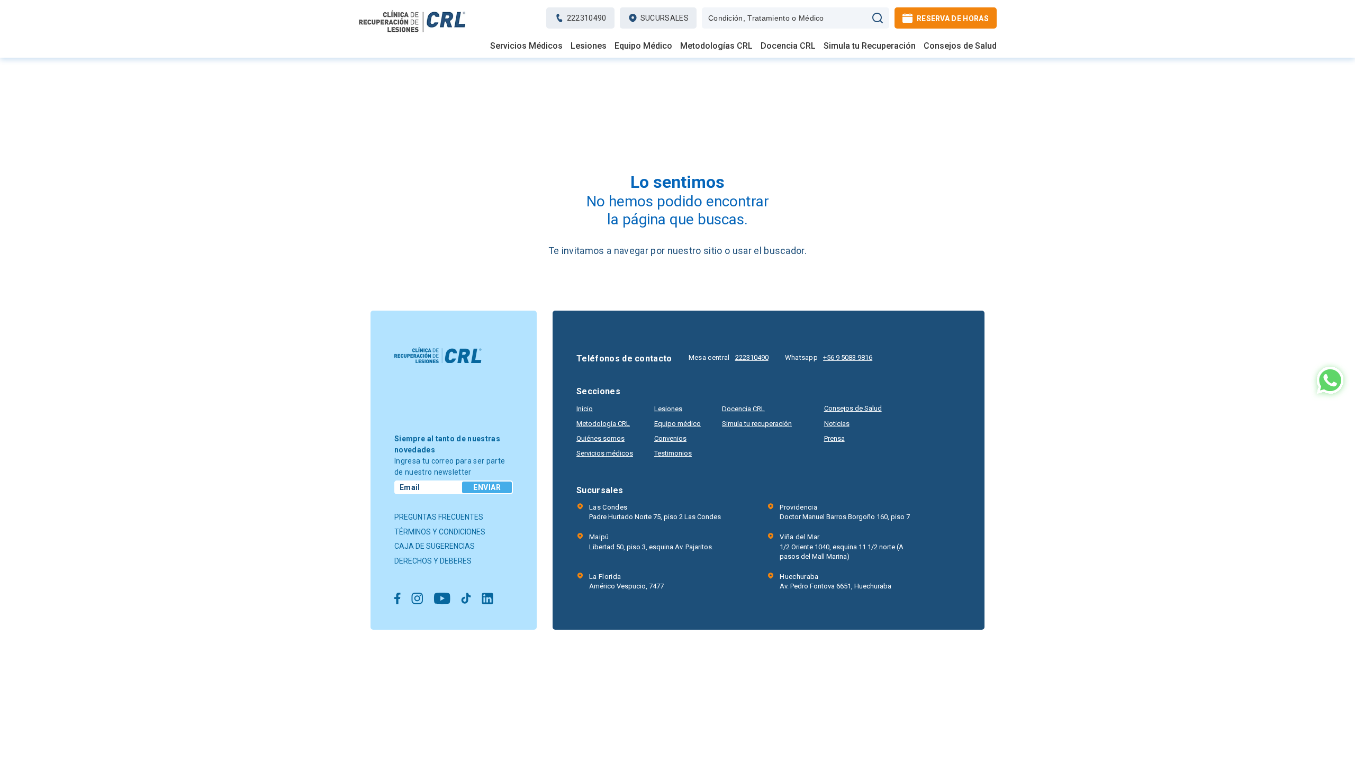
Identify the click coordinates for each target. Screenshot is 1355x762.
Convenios (670, 438)
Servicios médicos (604, 453)
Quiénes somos (600, 438)
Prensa (834, 438)
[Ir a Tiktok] (466, 599)
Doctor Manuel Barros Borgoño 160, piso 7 (845, 512)
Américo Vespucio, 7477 (626, 581)
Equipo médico (677, 424)
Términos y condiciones (439, 532)
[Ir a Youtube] (441, 599)
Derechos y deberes (433, 561)
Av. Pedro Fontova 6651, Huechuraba (835, 581)
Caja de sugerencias (434, 546)
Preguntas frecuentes (438, 517)
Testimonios (673, 453)
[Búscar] (877, 18)
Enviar (487, 487)
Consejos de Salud (960, 46)
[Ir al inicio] (412, 32)
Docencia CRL (788, 46)
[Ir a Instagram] (417, 599)
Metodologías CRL (716, 46)
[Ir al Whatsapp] (1330, 381)
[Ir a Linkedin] (487, 599)
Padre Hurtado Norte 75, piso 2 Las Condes (655, 512)
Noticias (837, 424)
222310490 (752, 357)
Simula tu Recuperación (870, 46)
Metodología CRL (603, 424)
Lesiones (589, 46)
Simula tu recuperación (757, 424)
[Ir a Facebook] (397, 599)
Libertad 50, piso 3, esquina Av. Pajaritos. (651, 541)
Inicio (584, 409)
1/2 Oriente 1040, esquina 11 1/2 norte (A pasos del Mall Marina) (842, 546)
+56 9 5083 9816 (847, 357)
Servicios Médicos (526, 46)
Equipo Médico (643, 46)
